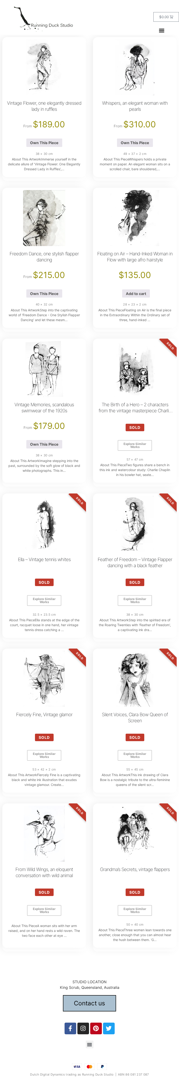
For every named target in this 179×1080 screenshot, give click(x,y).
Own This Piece (44, 142)
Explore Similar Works (135, 445)
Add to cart (136, 293)
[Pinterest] (96, 1028)
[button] (161, 30)
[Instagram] (83, 1028)
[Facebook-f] (70, 1028)
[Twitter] (109, 1028)
